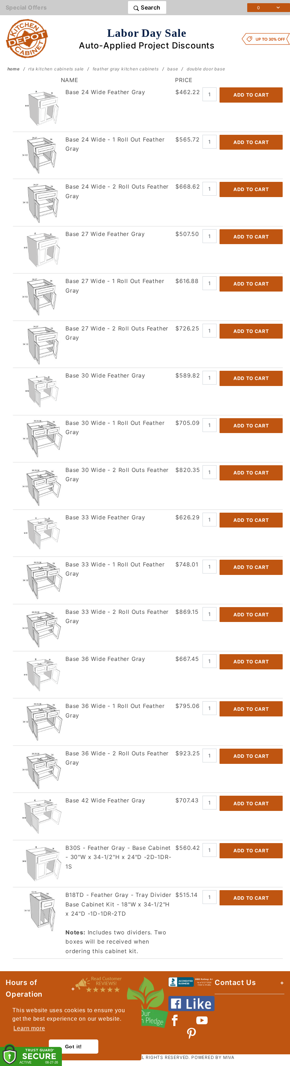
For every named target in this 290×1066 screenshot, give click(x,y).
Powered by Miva (212, 1057)
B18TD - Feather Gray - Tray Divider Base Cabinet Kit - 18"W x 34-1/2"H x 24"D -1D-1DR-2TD (118, 904)
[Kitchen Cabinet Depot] (27, 38)
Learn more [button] (29, 1028)
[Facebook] (175, 1020)
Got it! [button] (73, 1046)
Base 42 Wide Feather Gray (105, 800)
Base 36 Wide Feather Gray (105, 658)
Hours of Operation (24, 988)
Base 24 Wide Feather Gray (105, 92)
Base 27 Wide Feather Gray (105, 233)
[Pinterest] (191, 1033)
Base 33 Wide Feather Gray (105, 517)
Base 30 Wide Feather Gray (105, 375)
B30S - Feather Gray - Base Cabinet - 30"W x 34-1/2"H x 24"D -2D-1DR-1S (118, 857)
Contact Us (235, 982)
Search (150, 7)
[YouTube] (202, 1020)
